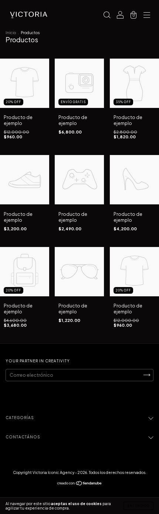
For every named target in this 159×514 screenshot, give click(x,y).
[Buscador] (107, 16)
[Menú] (146, 16)
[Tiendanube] (80, 484)
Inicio (11, 32)
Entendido (138, 506)
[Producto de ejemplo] (24, 106)
